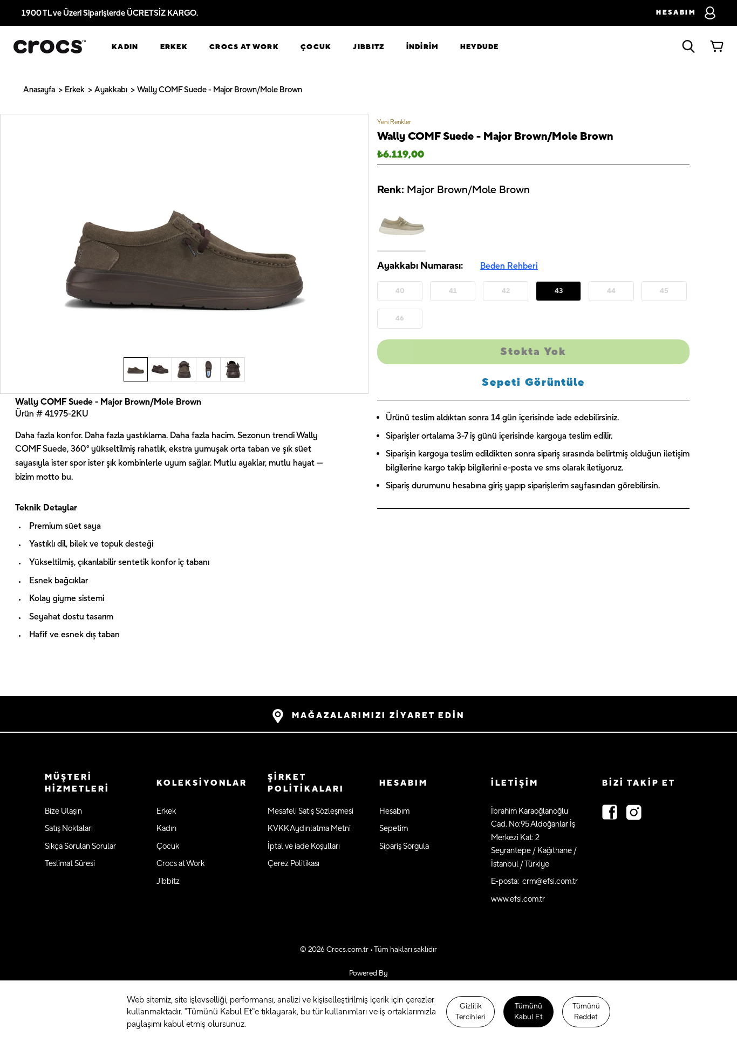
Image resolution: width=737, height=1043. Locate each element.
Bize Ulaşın (63, 811)
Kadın (125, 47)
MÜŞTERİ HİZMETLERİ (77, 783)
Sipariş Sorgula (404, 846)
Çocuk (316, 47)
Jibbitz (168, 881)
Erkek (174, 47)
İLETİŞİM (514, 783)
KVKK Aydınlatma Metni (309, 828)
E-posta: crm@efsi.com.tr (534, 881)
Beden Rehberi (509, 266)
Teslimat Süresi (70, 863)
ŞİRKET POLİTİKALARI (306, 783)
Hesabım (394, 811)
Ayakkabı (110, 90)
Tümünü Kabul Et (528, 1011)
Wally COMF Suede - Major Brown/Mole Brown (219, 90)
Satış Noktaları (69, 828)
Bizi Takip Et (638, 783)
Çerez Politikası (293, 863)
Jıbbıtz (368, 47)
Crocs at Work (244, 47)
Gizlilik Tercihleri (470, 1011)
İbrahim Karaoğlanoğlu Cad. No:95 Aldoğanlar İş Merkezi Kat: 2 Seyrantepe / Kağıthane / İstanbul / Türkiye (534, 837)
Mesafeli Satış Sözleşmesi (310, 811)
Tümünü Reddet (586, 1011)
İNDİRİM (422, 47)
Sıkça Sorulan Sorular (80, 846)
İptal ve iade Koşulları (304, 846)
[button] (90, 784)
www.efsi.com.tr (518, 899)
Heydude (479, 47)
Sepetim (393, 828)
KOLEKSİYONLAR (201, 783)
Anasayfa (39, 90)
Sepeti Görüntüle (533, 383)
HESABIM (403, 783)
